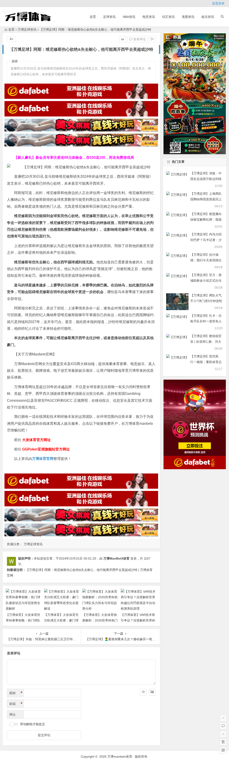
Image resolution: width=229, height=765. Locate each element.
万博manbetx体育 (119, 756)
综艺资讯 (168, 17)
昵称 (15, 693)
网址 (12, 714)
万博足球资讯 (27, 29)
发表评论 (139, 39)
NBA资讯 (129, 17)
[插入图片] (152, 692)
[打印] (122, 39)
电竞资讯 (148, 17)
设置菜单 (218, 3)
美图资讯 (188, 17)
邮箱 (15, 703)
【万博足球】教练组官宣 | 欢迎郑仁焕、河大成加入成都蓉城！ (206, 341)
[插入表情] (143, 692)
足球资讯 (109, 17)
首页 (93, 17)
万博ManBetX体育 (116, 558)
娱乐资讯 (207, 17)
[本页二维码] (223, 750)
